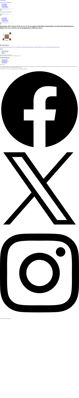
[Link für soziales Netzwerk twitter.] (39, 227)
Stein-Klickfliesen (4, 5)
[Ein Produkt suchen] (1, 1)
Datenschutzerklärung (5, 51)
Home (3, 52)
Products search (2, 22)
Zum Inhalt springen (3, 0)
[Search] (1, 10)
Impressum (3, 53)
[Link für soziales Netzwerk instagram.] (39, 317)
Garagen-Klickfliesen (5, 7)
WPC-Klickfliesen (4, 17)
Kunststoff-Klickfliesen (5, 6)
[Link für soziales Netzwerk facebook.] (39, 148)
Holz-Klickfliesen (4, 4)
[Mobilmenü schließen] (0, 16)
